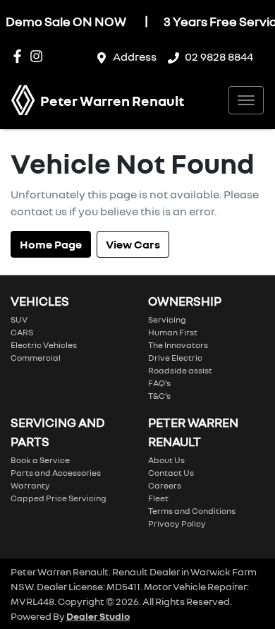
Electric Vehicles (44, 345)
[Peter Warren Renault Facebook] (20, 56)
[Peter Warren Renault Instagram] (39, 56)
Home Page (51, 244)
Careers (164, 485)
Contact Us (171, 472)
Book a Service (40, 460)
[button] (246, 100)
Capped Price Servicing (58, 498)
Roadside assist (180, 370)
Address (135, 56)
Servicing (167, 319)
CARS (22, 332)
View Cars (133, 244)
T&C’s (159, 395)
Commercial (36, 357)
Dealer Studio (98, 616)
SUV (19, 319)
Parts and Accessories (56, 472)
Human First (172, 332)
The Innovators (178, 345)
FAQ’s (159, 383)
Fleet (158, 498)
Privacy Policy (177, 523)
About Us (166, 460)
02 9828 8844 (219, 56)
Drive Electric (175, 357)
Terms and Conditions (192, 510)
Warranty (30, 485)
